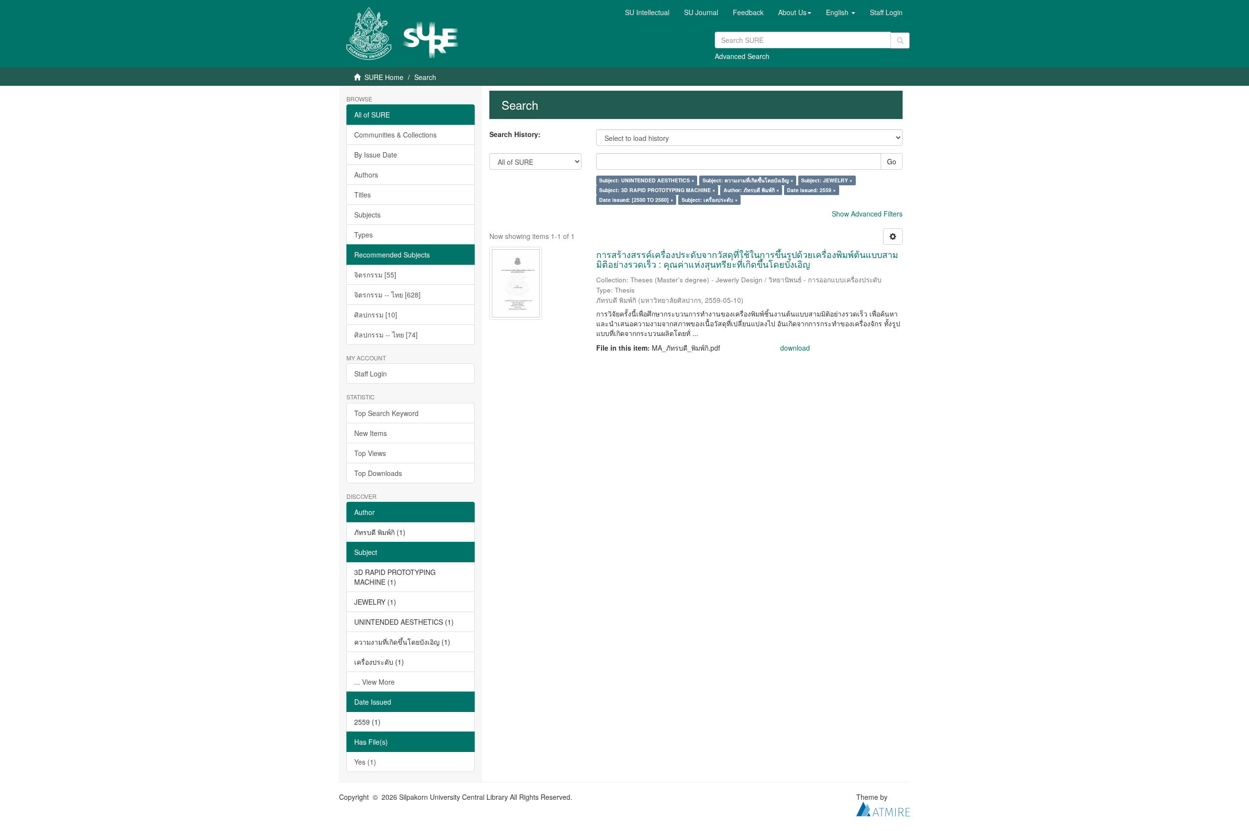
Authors (366, 174)
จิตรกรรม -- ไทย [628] (387, 294)
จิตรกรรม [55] (375, 274)
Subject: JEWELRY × (826, 180)
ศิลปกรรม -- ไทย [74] (386, 334)
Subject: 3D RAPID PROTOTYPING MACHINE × (657, 190)
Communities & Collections (395, 134)
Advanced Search (742, 56)
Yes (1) (365, 762)
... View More (374, 682)
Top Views (370, 453)
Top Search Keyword (386, 413)
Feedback (748, 12)
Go (891, 161)
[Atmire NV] (883, 807)
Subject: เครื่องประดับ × (710, 199)
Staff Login (370, 373)
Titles (362, 194)
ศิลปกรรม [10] (375, 314)
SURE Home (383, 77)
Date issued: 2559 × (811, 190)
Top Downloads (378, 473)
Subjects (367, 214)
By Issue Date (375, 154)
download (795, 348)
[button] (795, 12)
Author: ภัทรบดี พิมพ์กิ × (751, 190)
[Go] (900, 40)
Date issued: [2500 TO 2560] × (636, 199)
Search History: (515, 134)
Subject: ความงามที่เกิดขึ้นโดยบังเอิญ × (748, 180)
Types (363, 234)
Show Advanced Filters (867, 213)
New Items (370, 433)
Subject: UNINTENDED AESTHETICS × (646, 180)
